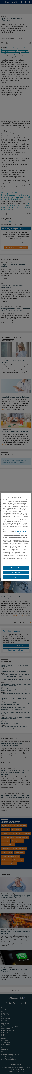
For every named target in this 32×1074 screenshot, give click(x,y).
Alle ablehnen (16, 572)
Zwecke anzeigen (16, 568)
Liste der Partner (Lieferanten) (11, 562)
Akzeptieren (16, 577)
